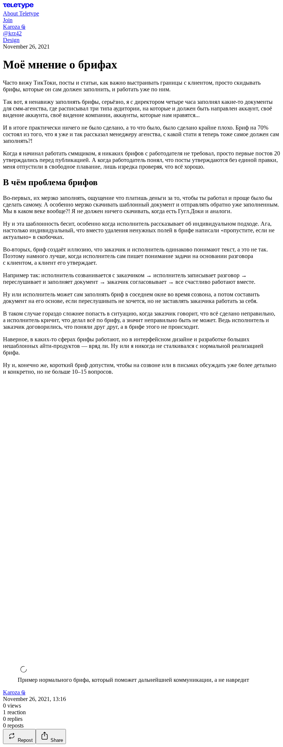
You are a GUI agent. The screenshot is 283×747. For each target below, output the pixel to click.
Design (11, 40)
